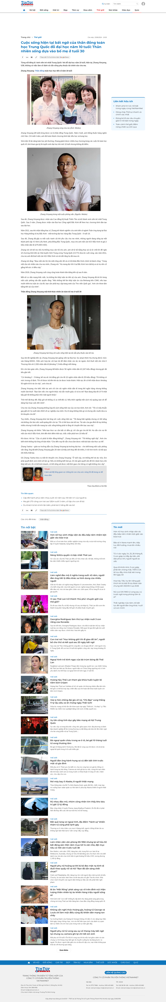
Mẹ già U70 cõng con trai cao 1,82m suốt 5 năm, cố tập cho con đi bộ (53, 501)
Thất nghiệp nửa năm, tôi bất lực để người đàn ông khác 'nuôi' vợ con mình (128, 605)
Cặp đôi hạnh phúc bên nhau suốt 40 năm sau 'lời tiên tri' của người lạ (54, 498)
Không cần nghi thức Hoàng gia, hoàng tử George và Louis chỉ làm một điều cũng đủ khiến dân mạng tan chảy (77, 913)
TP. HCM (119, 982)
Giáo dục (126, 10)
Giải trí (56, 10)
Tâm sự (75, 10)
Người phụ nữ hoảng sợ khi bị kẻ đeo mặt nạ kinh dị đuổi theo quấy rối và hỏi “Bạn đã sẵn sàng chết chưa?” (77, 869)
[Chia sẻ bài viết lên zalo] (27, 57)
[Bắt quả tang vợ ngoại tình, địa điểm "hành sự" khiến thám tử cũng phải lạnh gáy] (34, 827)
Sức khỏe (113, 10)
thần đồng (44, 519)
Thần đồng (39, 71)
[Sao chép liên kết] (36, 57)
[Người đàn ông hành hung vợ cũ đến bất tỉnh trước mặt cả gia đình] (34, 766)
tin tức (129, 106)
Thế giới (100, 10)
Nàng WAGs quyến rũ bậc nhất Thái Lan (71, 555)
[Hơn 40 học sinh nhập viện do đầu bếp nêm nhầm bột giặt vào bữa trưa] (34, 540)
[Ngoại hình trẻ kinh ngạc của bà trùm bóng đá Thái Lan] (34, 665)
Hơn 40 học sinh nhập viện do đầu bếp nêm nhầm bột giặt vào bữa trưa (128, 534)
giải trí (118, 121)
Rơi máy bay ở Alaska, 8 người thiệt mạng (71, 781)
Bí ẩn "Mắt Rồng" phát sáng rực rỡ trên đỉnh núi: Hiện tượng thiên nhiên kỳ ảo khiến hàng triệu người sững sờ (77, 892)
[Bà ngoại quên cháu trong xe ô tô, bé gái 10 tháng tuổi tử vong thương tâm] (34, 745)
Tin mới (117, 527)
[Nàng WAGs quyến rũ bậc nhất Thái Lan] (34, 560)
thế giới (128, 124)
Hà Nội (88, 982)
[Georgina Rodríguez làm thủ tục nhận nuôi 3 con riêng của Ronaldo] (34, 624)
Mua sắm (87, 10)
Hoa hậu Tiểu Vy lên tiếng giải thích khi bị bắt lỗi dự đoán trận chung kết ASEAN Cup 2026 (127, 583)
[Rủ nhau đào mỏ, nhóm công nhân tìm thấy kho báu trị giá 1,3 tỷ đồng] (34, 807)
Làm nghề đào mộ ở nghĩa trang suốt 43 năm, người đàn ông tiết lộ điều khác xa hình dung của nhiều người (77, 578)
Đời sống (44, 10)
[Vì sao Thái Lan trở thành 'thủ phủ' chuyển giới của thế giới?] (34, 604)
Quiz (137, 10)
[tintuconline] (24, 10)
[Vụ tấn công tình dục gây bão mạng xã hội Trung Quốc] (34, 725)
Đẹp (65, 10)
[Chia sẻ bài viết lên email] (31, 57)
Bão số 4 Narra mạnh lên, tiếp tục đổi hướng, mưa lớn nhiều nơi (126, 545)
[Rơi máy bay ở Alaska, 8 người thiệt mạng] (34, 787)
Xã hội (32, 10)
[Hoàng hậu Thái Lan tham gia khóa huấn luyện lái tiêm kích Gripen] (34, 685)
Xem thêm (64, 950)
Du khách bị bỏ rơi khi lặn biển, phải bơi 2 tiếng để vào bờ (49, 505)
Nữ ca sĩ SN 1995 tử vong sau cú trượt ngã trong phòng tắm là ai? (127, 594)
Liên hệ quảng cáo (115, 973)
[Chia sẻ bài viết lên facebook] (22, 57)
